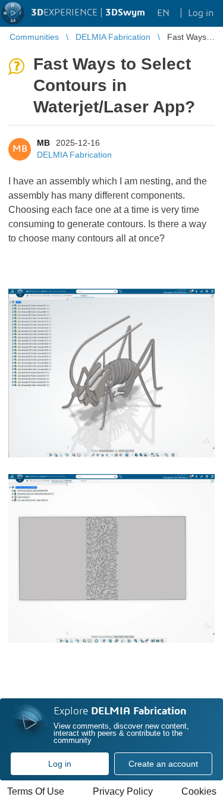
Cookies (198, 791)
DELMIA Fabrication (74, 154)
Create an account (163, 764)
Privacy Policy (123, 791)
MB (43, 143)
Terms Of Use (35, 791)
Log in (59, 764)
